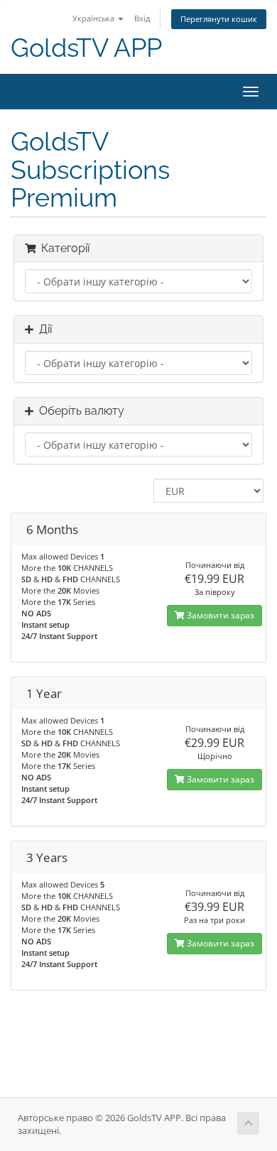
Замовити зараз (219, 615)
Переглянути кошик (218, 18)
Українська (94, 18)
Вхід (142, 18)
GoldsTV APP (86, 48)
